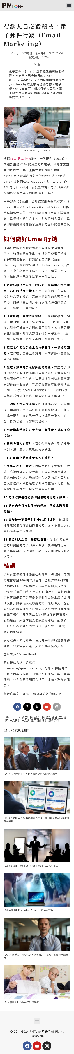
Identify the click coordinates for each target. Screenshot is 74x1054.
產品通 (26, 720)
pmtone (15, 717)
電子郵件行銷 (39, 720)
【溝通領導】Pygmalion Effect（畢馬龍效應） (30, 910)
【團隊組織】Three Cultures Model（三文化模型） (32, 865)
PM (7, 717)
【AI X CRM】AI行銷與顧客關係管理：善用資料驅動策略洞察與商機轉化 (37, 819)
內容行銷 (27, 717)
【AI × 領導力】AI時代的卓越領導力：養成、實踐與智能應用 (36, 956)
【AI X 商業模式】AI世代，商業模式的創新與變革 (30, 773)
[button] (69, 5)
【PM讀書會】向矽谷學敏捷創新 (21, 1002)
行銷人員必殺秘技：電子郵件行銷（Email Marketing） (35, 35)
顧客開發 (53, 720)
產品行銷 (15, 720)
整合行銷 (39, 717)
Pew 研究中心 (20, 158)
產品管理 (51, 717)
